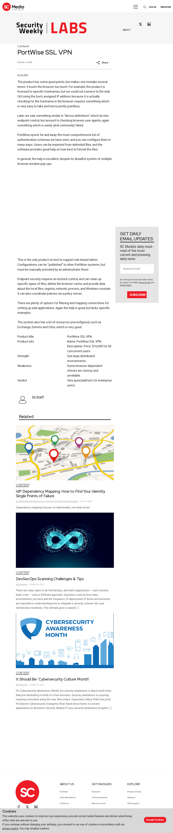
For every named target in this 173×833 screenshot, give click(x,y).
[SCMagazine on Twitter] (27, 807)
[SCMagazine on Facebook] (19, 807)
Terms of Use (144, 282)
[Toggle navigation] (136, 6)
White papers (133, 803)
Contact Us (64, 803)
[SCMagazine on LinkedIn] (36, 807)
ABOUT (127, 29)
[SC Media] (13, 7)
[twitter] (140, 24)
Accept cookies (155, 819)
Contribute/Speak (99, 797)
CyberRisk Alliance (68, 797)
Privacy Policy (125, 285)
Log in (152, 7)
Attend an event (99, 803)
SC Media (64, 792)
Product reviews (134, 792)
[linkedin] (149, 24)
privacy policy (10, 828)
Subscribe (138, 295)
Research (131, 797)
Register (166, 7)
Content (23, 46)
